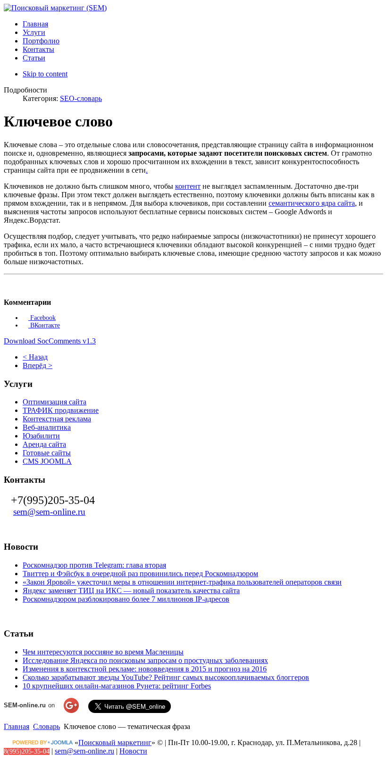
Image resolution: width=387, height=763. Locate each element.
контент (188, 186)
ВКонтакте (44, 325)
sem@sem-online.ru (49, 512)
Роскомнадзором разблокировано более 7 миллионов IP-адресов (126, 599)
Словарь (46, 726)
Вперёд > (37, 365)
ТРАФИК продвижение (61, 410)
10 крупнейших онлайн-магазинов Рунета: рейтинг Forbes (117, 686)
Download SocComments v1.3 (50, 341)
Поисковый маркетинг (114, 742)
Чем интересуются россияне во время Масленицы (103, 652)
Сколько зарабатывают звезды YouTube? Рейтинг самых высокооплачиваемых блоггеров (166, 677)
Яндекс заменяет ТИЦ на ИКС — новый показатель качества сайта (131, 591)
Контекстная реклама (57, 419)
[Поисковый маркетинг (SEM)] (55, 8)
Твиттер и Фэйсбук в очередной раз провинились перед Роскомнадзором (140, 574)
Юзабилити (41, 436)
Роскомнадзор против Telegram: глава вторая (94, 565)
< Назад (35, 357)
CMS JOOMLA (47, 461)
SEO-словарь (81, 98)
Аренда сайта (44, 444)
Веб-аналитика (47, 427)
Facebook (42, 317)
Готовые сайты (47, 453)
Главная (16, 726)
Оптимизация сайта (54, 402)
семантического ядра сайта (312, 203)
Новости (133, 751)
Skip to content (45, 74)
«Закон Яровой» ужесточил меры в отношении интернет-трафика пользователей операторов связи (182, 582)
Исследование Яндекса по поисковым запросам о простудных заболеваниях (145, 660)
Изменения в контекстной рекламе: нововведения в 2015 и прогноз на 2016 (145, 669)
